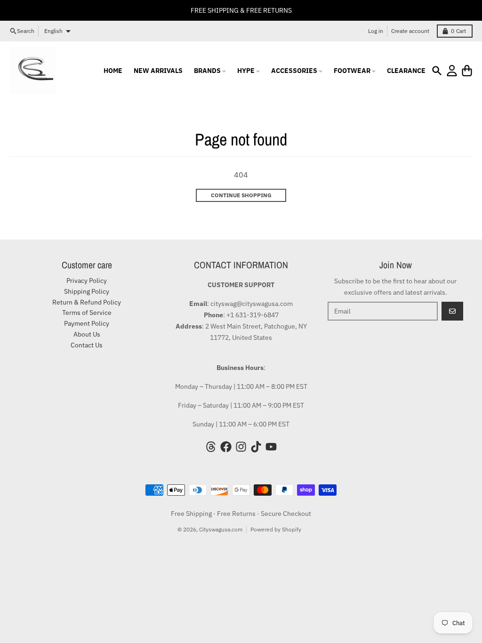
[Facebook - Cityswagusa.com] (226, 446)
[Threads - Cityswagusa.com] (211, 446)
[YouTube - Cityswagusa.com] (271, 446)
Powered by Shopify (275, 529)
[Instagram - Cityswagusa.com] (241, 446)
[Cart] (467, 70)
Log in (375, 30)
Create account (410, 30)
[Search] (436, 70)
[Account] (452, 70)
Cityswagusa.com (220, 529)
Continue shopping (241, 195)
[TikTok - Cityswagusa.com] (256, 446)
